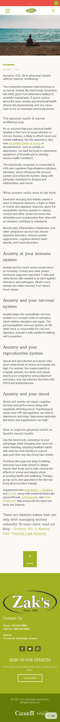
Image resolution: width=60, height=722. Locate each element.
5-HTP (12, 493)
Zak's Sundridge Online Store (34, 699)
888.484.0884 (22, 628)
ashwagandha (29, 497)
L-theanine (46, 490)
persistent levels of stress (25, 143)
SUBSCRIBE (30, 678)
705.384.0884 (19, 625)
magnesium (31, 490)
